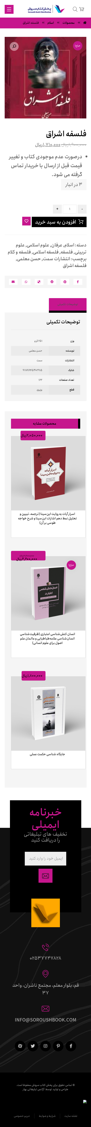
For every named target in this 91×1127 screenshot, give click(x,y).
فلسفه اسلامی (46, 252)
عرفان (56, 245)
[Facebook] (71, 1046)
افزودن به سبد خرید (55, 222)
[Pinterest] (58, 1046)
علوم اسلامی (38, 245)
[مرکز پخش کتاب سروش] (45, 9)
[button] (14, 46)
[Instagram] (45, 1046)
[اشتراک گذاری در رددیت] (52, 282)
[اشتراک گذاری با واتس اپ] (26, 282)
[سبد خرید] (82, 9)
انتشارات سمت (56, 259)
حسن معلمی (29, 259)
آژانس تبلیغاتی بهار (33, 1089)
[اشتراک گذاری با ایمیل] (13, 282)
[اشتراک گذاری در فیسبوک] (77, 282)
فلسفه (67, 252)
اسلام (69, 245)
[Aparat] (20, 1046)
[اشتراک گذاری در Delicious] (39, 282)
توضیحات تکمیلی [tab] (67, 304)
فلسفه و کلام (19, 252)
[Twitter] (33, 1046)
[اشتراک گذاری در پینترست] (65, 282)
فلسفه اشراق (75, 265)
